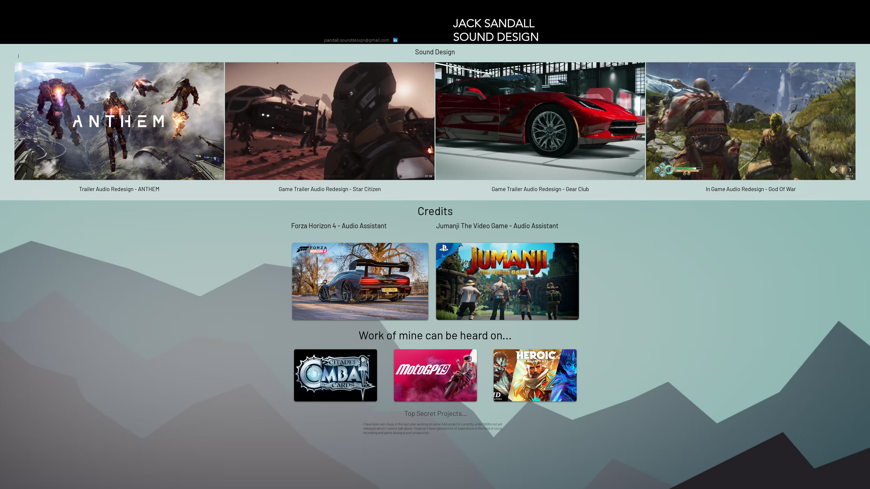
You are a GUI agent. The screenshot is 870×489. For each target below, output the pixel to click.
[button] (20, 56)
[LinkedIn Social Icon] (395, 40)
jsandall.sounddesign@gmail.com (356, 40)
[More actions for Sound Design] (20, 56)
